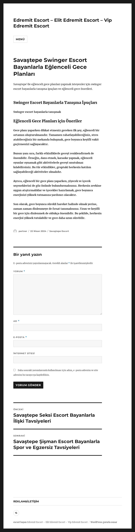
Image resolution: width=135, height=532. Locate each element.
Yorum (19, 271)
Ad (16, 321)
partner (23, 231)
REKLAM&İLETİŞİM (26, 501)
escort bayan (20, 522)
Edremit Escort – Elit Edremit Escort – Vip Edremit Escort (57, 522)
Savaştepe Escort (59, 231)
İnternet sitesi (24, 353)
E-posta (20, 337)
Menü (20, 39)
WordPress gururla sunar (104, 522)
